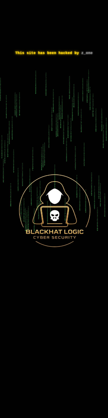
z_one (87, 53)
